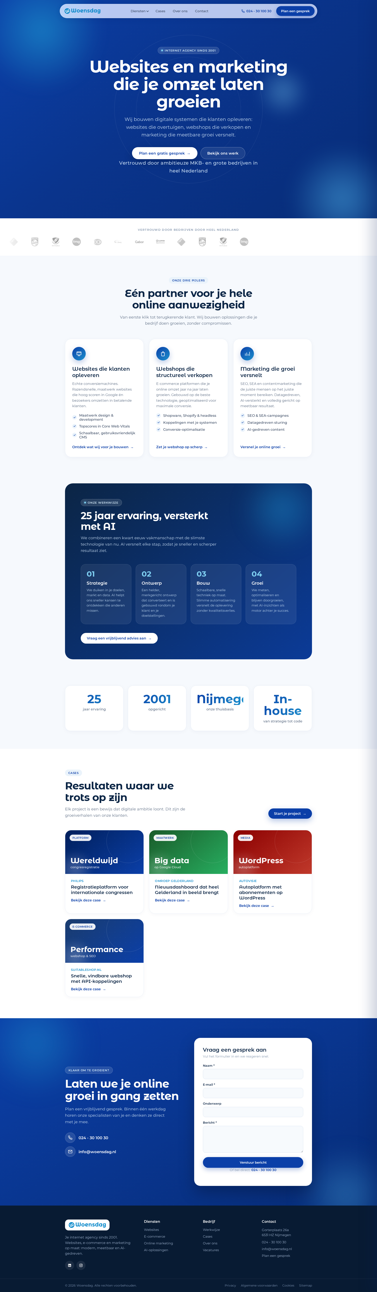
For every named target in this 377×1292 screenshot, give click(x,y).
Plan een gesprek (295, 11)
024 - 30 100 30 (258, 11)
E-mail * (209, 1085)
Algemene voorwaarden (259, 1285)
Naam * (209, 1066)
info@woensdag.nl (97, 1151)
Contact (201, 11)
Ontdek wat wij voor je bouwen (103, 447)
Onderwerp (212, 1104)
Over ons (180, 11)
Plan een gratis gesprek (164, 153)
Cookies (288, 1285)
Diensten (138, 11)
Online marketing (158, 1243)
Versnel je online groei (263, 447)
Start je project (290, 813)
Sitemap (305, 1285)
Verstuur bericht (253, 1162)
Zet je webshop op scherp (182, 447)
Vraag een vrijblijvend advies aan (119, 638)
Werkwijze (211, 1230)
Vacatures (211, 1250)
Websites (151, 1230)
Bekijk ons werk (222, 153)
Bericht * (210, 1123)
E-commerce (154, 1236)
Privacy (230, 1285)
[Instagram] (81, 1265)
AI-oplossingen (156, 1250)
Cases (160, 11)
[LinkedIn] (69, 1265)
